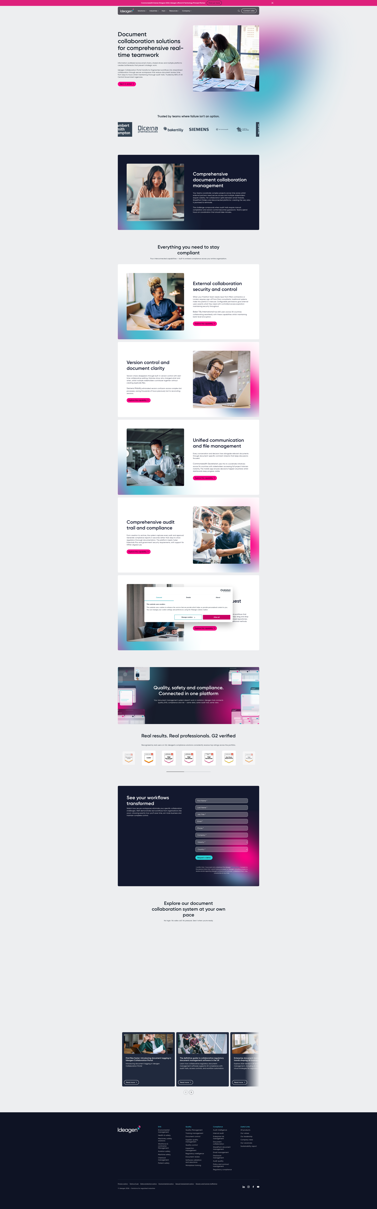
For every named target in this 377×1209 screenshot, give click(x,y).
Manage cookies (187, 617)
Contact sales (249, 11)
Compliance (218, 1127)
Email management (221, 1152)
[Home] (127, 10)
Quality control (192, 1145)
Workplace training (193, 1165)
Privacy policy (123, 1184)
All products (245, 1130)
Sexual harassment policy (184, 1184)
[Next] (191, 1092)
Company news (247, 1140)
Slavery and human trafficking (206, 1184)
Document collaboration (218, 1143)
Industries (153, 11)
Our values (245, 1133)
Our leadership (246, 1136)
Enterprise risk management (218, 1137)
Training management (194, 1133)
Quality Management (194, 1130)
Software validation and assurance (193, 1161)
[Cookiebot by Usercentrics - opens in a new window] (222, 590)
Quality (188, 1127)
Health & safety (164, 1135)
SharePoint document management (222, 1148)
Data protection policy (148, 1184)
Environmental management (163, 1131)
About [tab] (218, 597)
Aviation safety (164, 1151)
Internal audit (218, 1133)
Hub (163, 11)
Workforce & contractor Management (163, 1146)
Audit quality (218, 1161)
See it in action (126, 84)
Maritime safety (164, 1155)
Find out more (214, 3)
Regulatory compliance (222, 1170)
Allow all (217, 617)
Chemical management (163, 1159)
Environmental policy (166, 1184)
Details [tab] (188, 597)
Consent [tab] (159, 597)
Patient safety (163, 1163)
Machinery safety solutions (165, 1140)
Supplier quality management (192, 1141)
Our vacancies (246, 1143)
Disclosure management (218, 1157)
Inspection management (191, 1149)
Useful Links (245, 1127)
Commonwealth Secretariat (205, 463)
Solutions (141, 11)
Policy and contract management (221, 1165)
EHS (159, 1127)
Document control (193, 1136)
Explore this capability (204, 324)
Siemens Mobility (134, 388)
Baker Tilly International (203, 312)
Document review (193, 1157)
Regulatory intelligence (195, 1154)
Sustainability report (249, 1146)
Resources (173, 11)
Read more (130, 1082)
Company (186, 11)
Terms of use (134, 1184)
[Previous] (185, 1092)
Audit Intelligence (220, 1130)
